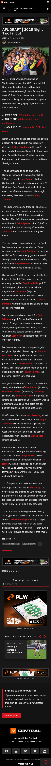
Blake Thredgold (20, 147)
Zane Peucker (24, 363)
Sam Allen (16, 335)
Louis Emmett (27, 179)
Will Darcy (35, 487)
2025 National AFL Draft (31, 115)
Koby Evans (20, 291)
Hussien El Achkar (11, 391)
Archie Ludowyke (20, 519)
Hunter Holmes (32, 372)
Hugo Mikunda (22, 263)
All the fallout (25, 119)
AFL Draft (6, 38)
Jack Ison (7, 231)
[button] (39, 636)
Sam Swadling (33, 415)
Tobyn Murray (28, 455)
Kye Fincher (31, 387)
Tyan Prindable (30, 283)
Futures (11, 643)
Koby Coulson (28, 251)
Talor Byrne (22, 223)
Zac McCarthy (23, 395)
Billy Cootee (37, 436)
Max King (39, 391)
